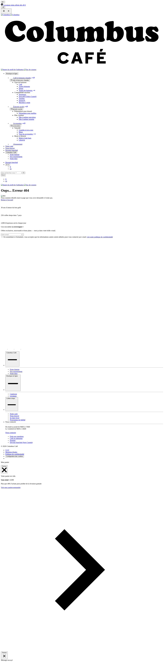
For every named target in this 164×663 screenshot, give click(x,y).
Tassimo (22, 98)
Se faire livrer (14, 418)
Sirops (21, 88)
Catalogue (13, 394)
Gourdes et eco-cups (26, 130)
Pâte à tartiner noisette (26, 119)
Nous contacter (10, 433)
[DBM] (7, 458)
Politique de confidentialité (14, 454)
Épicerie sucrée (18, 107)
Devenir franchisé (11, 150)
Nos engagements (16, 157)
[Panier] (30, 70)
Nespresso (22, 94)
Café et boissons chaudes (22, 78)
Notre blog (13, 159)
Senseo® (22, 100)
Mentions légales (11, 452)
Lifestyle (22, 140)
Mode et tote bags (25, 138)
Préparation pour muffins (27, 113)
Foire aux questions (17, 436)
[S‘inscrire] (23, 234)
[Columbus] (10, 15)
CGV (7, 450)
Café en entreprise (16, 438)
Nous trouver (10, 148)
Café (20, 84)
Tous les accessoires (26, 134)
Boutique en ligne (11, 73)
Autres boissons (24, 86)
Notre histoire (14, 155)
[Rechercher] (23, 173)
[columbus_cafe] (11, 348)
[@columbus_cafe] (4, 348)
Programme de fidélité (17, 420)
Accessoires (17, 123)
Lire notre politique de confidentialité (100, 237)
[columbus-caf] (17, 348)
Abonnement (17, 144)
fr (10, 167)
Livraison (13, 396)
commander (16, 487)
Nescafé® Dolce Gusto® (27, 96)
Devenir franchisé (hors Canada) (21, 442)
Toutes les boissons (26, 90)
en (10, 169)
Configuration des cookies (14, 456)
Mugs (21, 132)
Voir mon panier (6, 487)
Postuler (13, 440)
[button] (82, 650)
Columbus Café (11, 152)
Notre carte (9, 146)
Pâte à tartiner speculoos (27, 117)
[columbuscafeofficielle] (24, 348)
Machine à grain (24, 102)
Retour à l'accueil (7, 200)
